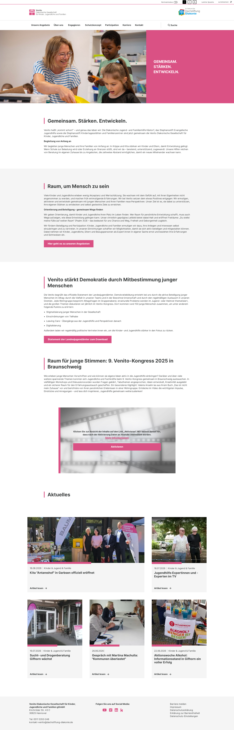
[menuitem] (40, 25)
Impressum (175, 707)
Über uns (58, 25)
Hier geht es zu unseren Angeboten (69, 243)
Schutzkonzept (93, 25)
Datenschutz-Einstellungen (184, 716)
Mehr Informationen (117, 437)
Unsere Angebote (40, 25)
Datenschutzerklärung (181, 710)
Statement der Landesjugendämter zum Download (78, 339)
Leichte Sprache (208, 2)
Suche (173, 25)
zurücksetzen (223, 2)
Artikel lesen (36, 588)
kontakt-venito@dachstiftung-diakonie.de (51, 722)
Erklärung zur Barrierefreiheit (185, 713)
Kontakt (139, 25)
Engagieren (74, 25)
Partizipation (112, 25)
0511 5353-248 (41, 719)
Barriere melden (178, 704)
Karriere (127, 25)
